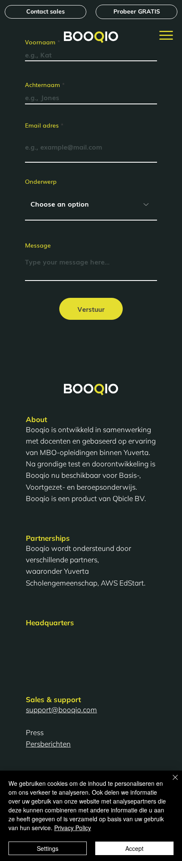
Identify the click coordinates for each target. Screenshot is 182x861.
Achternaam (42, 84)
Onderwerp (41, 181)
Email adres (42, 125)
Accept (134, 848)
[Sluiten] (170, 782)
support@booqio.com (61, 709)
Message (38, 245)
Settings (47, 848)
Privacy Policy (72, 827)
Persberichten (48, 743)
